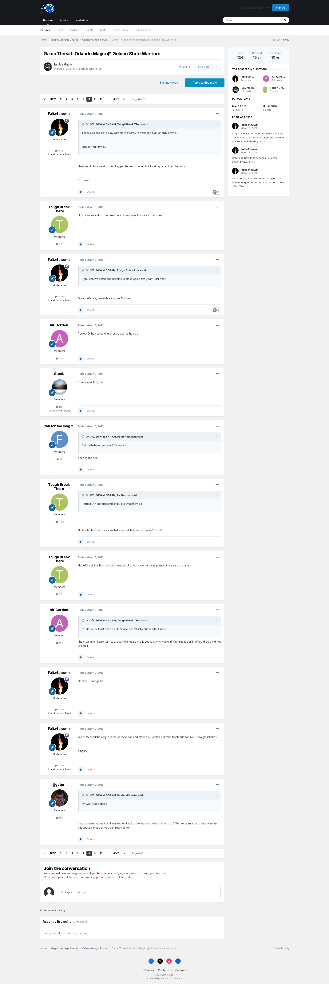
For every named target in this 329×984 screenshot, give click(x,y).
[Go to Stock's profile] (59, 387)
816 (60, 406)
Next (116, 99)
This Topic (270, 20)
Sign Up (280, 7)
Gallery (74, 29)
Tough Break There (59, 209)
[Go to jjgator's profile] (59, 798)
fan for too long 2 (59, 426)
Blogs (60, 29)
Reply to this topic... (76, 892)
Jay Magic (65, 64)
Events (89, 29)
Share (185, 66)
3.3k (61, 244)
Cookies (180, 970)
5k (61, 459)
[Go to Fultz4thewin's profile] (59, 127)
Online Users (120, 29)
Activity (63, 20)
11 (107, 99)
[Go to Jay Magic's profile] (48, 66)
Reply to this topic (205, 82)
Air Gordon (59, 325)
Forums (45, 29)
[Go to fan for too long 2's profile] (59, 439)
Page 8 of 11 (139, 99)
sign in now (127, 873)
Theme (148, 970)
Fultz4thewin (59, 114)
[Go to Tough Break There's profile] (59, 224)
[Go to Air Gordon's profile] (59, 338)
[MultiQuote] (80, 191)
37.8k (60, 150)
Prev (53, 99)
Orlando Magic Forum (88, 68)
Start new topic (169, 82)
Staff (103, 29)
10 (101, 99)
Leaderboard (142, 29)
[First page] (44, 99)
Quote (90, 191)
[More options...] (217, 114)
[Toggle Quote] (83, 124)
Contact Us (165, 970)
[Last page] (124, 99)
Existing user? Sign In (252, 7)
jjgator (59, 785)
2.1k (60, 358)
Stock (59, 374)
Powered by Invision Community (164, 978)
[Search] (285, 20)
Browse (48, 20)
